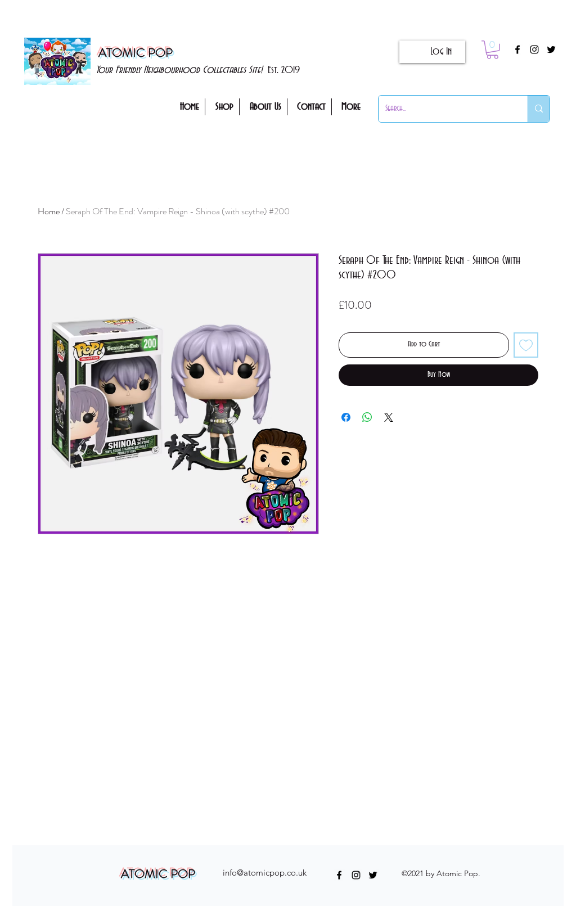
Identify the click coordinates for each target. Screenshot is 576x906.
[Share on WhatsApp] (367, 417)
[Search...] (539, 109)
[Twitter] (551, 49)
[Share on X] (388, 417)
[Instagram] (534, 49)
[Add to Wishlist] (526, 345)
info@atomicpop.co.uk (265, 872)
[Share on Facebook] (346, 417)
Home (49, 211)
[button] (492, 49)
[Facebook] (517, 49)
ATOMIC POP (135, 52)
